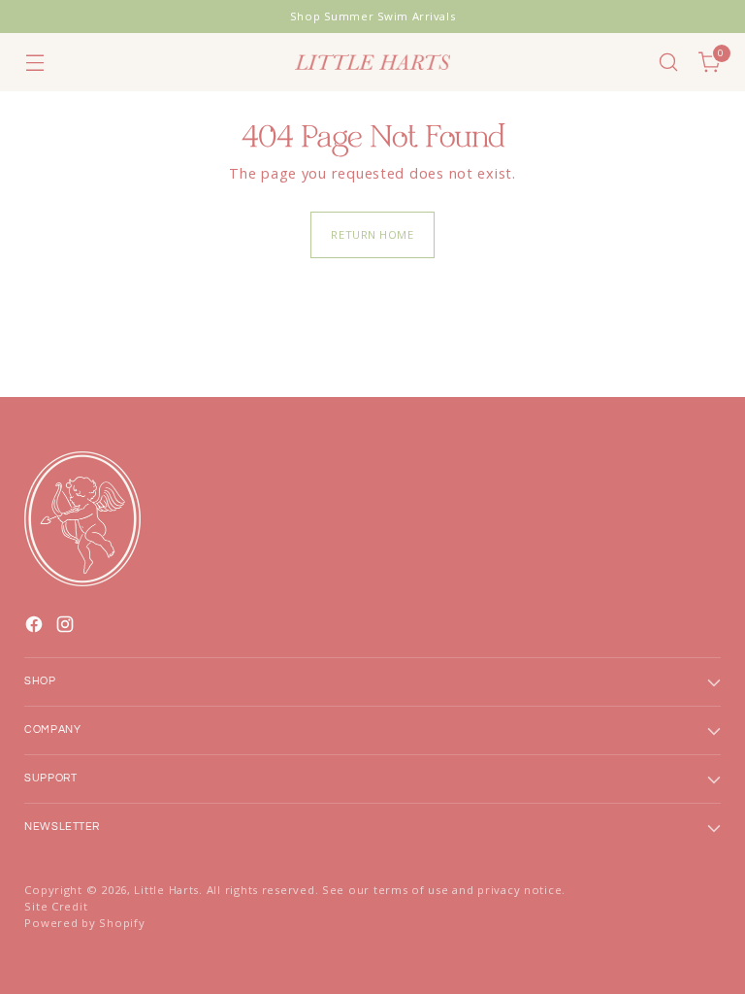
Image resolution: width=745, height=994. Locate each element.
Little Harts (166, 889)
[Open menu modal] (34, 63)
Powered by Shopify (84, 922)
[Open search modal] (669, 63)
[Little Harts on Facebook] (36, 627)
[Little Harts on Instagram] (67, 627)
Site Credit (55, 906)
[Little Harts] (372, 62)
